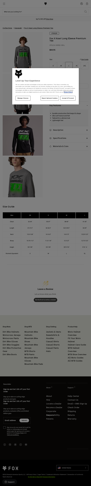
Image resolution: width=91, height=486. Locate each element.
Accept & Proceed (68, 98)
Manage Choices (23, 98)
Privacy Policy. (68, 92)
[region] (45, 86)
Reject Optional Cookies (50, 98)
